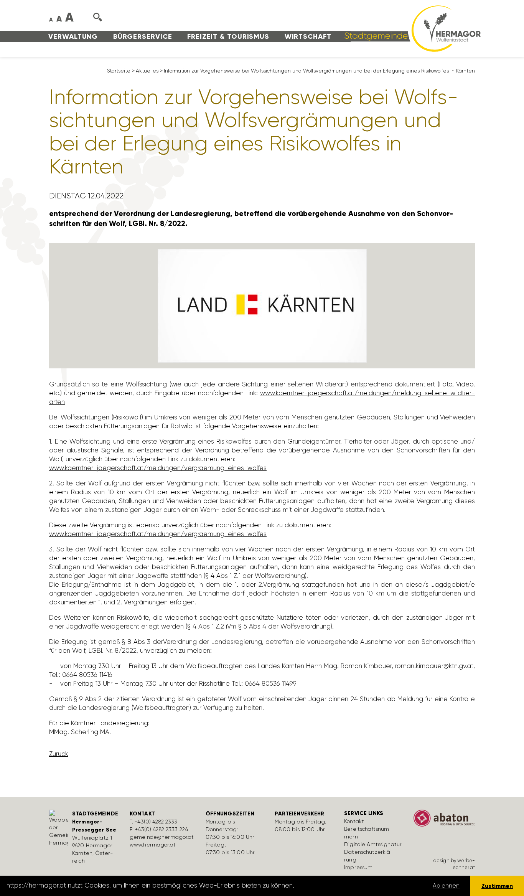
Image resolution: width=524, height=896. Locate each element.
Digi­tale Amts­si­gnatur (373, 844)
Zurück (58, 753)
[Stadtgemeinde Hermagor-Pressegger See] (410, 28)
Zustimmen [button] (497, 885)
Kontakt (354, 821)
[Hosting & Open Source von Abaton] (444, 821)
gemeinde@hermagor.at (162, 837)
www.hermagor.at (153, 845)
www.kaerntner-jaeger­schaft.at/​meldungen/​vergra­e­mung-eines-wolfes (158, 468)
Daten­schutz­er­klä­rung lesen (338, 885)
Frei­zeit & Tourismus (228, 36)
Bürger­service (142, 36)
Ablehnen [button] (446, 885)
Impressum (358, 867)
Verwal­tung (73, 36)
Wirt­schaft (308, 36)
